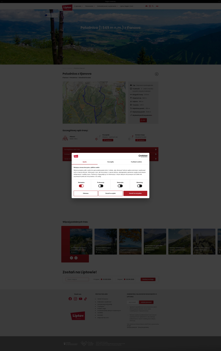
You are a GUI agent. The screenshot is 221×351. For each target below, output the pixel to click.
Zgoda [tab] (85, 162)
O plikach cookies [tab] (136, 162)
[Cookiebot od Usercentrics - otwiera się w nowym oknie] (139, 156)
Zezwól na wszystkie (135, 193)
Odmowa (85, 193)
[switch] (100, 186)
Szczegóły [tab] (110, 162)
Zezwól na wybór (110, 193)
